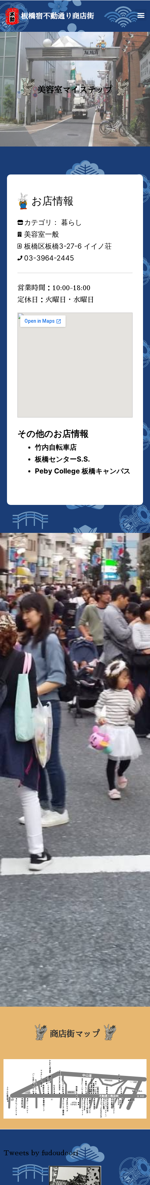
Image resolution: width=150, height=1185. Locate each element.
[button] (141, 15)
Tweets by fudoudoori (40, 1152)
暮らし (71, 222)
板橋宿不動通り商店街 (57, 16)
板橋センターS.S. (62, 459)
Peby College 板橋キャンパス (82, 471)
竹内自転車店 (56, 447)
